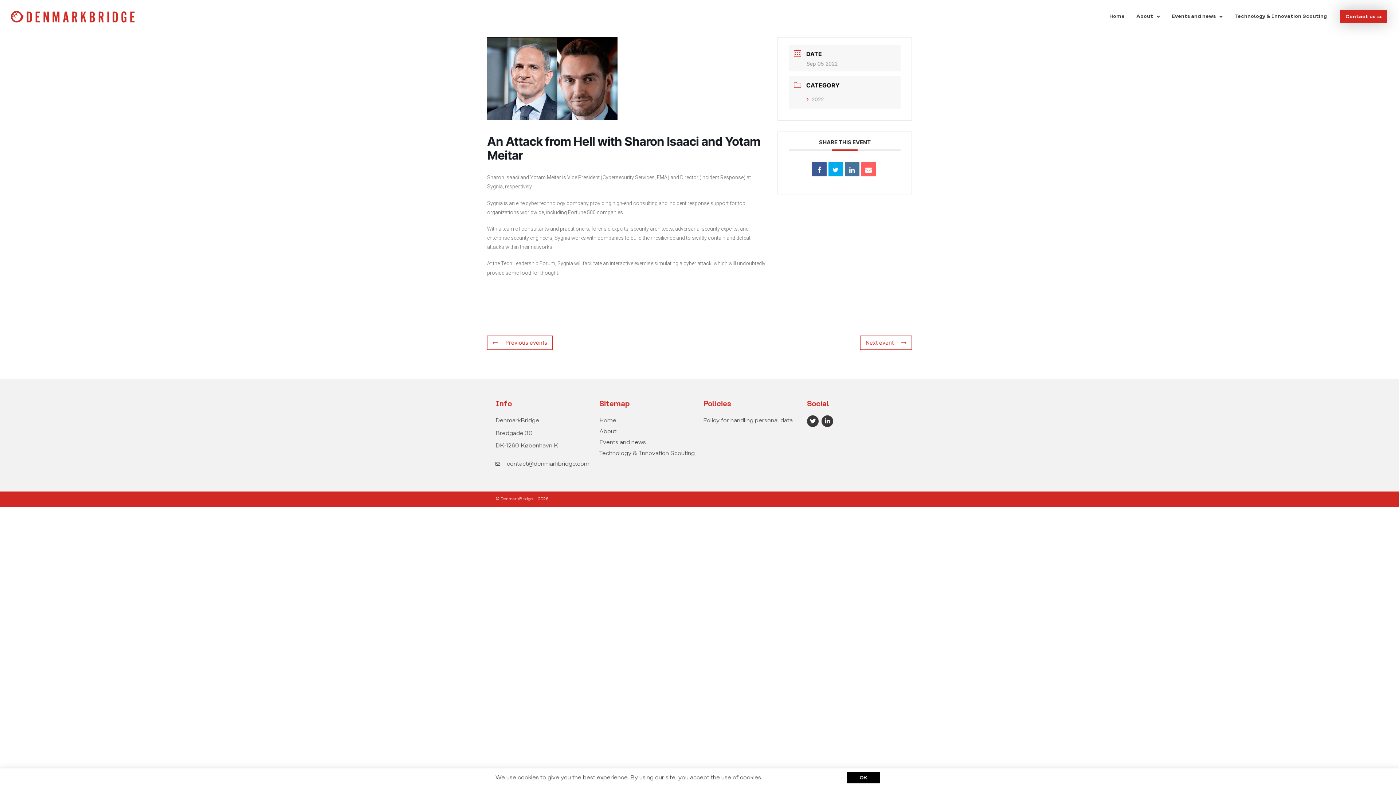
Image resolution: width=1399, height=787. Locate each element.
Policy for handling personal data (748, 421)
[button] (1148, 16)
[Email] (868, 169)
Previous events (526, 342)
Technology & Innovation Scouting (1280, 16)
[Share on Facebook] (819, 169)
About (1144, 16)
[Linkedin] (852, 169)
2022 (818, 99)
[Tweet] (835, 169)
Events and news (1194, 16)
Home (1117, 16)
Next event (880, 342)
